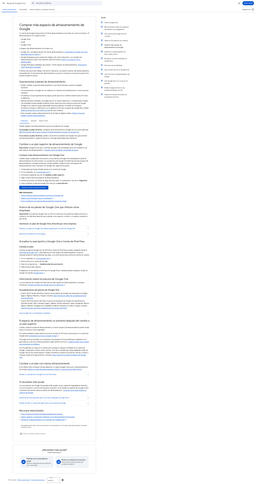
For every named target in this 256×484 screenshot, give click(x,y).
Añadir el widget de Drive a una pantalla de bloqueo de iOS (114, 89)
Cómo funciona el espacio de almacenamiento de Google (41, 414)
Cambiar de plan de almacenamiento (34, 187)
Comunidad (23, 9)
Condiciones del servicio (38, 480)
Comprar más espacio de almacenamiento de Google (113, 46)
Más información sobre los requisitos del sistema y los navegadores (116, 28)
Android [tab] (33, 121)
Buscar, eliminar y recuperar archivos (42, 9)
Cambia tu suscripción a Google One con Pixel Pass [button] (37, 375)
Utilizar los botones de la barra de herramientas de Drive (115, 96)
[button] (3, 3)
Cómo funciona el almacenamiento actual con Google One (42, 196)
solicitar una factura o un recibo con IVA (35, 111)
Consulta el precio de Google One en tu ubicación (45, 285)
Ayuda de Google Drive (16, 3)
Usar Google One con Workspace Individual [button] (34, 313)
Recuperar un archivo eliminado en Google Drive (115, 60)
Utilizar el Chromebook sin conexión (116, 41)
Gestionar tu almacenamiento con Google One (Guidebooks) (43, 420)
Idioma (51, 477)
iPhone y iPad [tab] (43, 121)
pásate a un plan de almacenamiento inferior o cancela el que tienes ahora (55, 369)
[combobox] (69, 3)
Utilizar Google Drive (111, 23)
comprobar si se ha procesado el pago (43, 336)
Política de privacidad (23, 480)
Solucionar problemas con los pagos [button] (32, 234)
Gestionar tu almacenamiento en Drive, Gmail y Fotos (115, 53)
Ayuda (103, 18)
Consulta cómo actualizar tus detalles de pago (61, 150)
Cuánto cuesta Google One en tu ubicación (36, 198)
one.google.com (43, 172)
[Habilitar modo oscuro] (62, 480)
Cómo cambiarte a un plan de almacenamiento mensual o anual (43, 201)
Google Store (38, 273)
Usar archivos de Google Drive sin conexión (115, 35)
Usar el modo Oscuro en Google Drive (116, 70)
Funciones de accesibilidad (113, 65)
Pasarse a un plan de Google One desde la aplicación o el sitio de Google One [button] (47, 229)
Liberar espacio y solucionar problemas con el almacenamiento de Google (48, 417)
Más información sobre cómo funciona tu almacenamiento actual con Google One (49, 132)
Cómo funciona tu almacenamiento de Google (117, 75)
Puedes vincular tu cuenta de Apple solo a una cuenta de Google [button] (42, 403)
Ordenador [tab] (24, 121)
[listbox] (53, 480)
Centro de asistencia (9, 9)
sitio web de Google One (28, 253)
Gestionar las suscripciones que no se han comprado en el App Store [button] (44, 398)
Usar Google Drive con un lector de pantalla (116, 82)
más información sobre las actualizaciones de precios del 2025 (44, 308)
